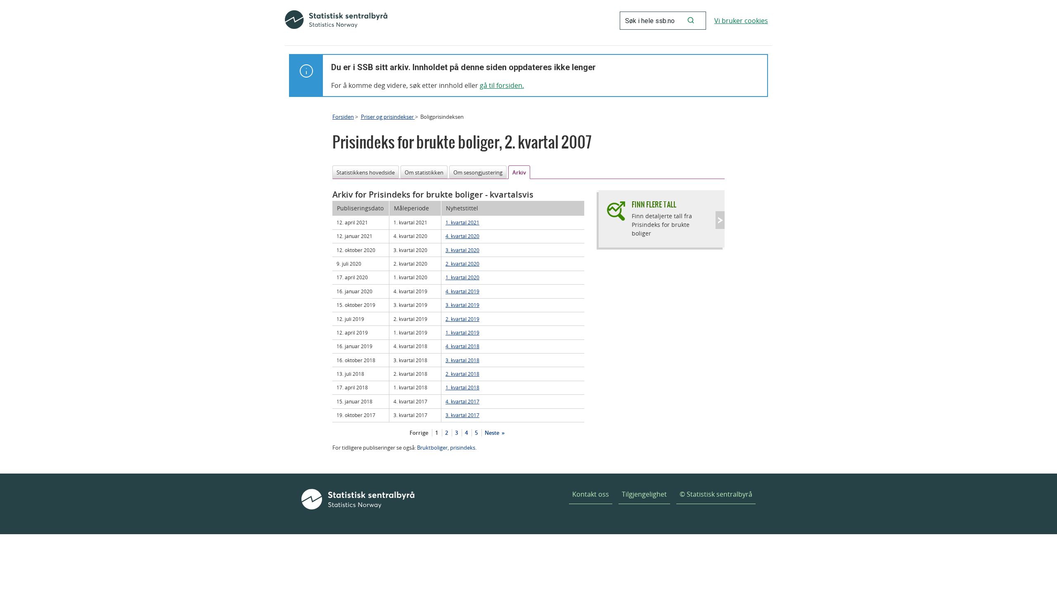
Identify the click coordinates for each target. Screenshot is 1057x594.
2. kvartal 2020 (462, 263)
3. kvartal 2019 (462, 305)
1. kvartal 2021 (462, 222)
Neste (492, 432)
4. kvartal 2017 (462, 401)
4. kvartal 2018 (462, 346)
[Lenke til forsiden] (336, 20)
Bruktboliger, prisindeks (446, 447)
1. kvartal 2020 (462, 277)
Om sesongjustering (477, 172)
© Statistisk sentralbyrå (716, 494)
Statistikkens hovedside (366, 172)
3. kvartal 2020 (462, 250)
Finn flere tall (654, 204)
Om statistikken (424, 172)
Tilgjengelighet (644, 494)
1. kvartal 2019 (462, 332)
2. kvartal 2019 (462, 319)
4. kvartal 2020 (462, 236)
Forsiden (343, 116)
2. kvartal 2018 (462, 373)
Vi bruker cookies (741, 20)
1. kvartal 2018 (462, 387)
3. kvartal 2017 (462, 415)
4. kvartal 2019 (462, 291)
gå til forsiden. (502, 85)
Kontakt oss (590, 494)
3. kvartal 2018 (462, 360)
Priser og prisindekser (388, 116)
